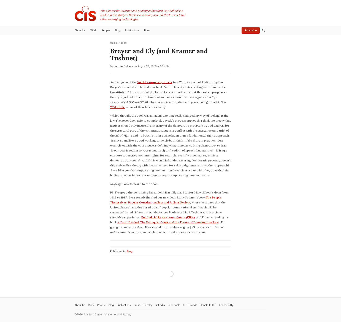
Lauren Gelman (123, 66)
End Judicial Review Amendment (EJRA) (168, 217)
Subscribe (250, 30)
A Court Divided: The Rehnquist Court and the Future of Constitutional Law (168, 222)
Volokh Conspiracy (150, 82)
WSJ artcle (117, 107)
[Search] (263, 30)
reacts (167, 82)
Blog (129, 251)
